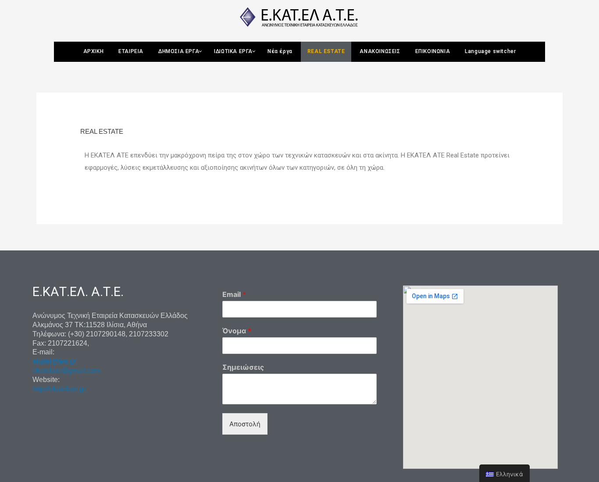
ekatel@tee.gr (54, 361)
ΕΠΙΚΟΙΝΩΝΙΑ (432, 51)
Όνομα (236, 330)
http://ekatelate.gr (59, 389)
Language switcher (490, 51)
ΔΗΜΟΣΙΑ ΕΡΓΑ (178, 51)
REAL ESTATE (326, 51)
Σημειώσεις (243, 367)
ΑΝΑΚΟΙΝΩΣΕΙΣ (380, 51)
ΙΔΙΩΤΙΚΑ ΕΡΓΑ (233, 51)
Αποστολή (244, 424)
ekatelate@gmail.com (66, 370)
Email (234, 294)
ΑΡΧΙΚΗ (93, 51)
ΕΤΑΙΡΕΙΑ (130, 51)
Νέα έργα (279, 51)
